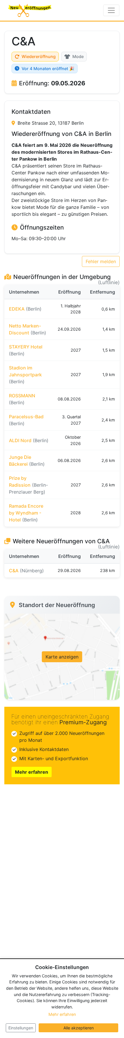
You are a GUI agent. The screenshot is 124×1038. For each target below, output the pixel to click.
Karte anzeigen (62, 657)
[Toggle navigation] (111, 10)
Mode (78, 56)
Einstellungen (20, 1027)
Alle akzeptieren (78, 1027)
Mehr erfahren (31, 772)
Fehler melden (101, 261)
